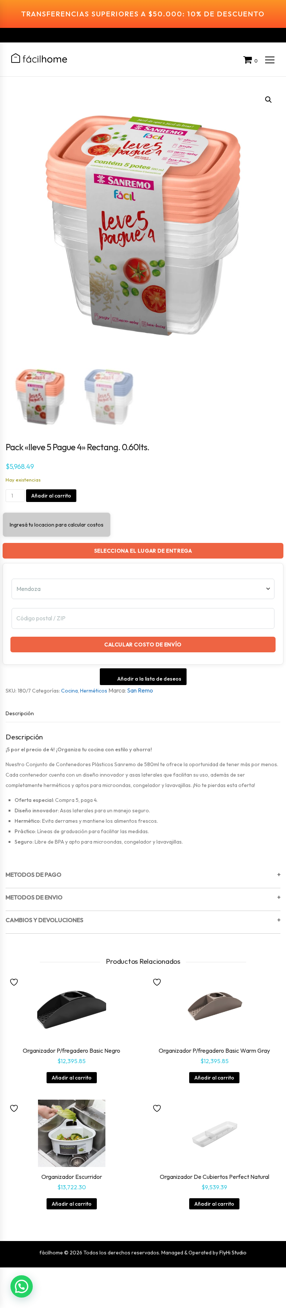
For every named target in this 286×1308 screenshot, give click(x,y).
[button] (268, 99)
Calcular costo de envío (143, 644)
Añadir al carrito (51, 495)
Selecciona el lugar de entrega (143, 550)
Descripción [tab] (20, 713)
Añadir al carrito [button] (72, 1077)
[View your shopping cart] (248, 60)
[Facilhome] (39, 58)
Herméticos (93, 690)
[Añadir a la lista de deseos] (14, 981)
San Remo (140, 690)
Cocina (69, 690)
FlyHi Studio (233, 1252)
